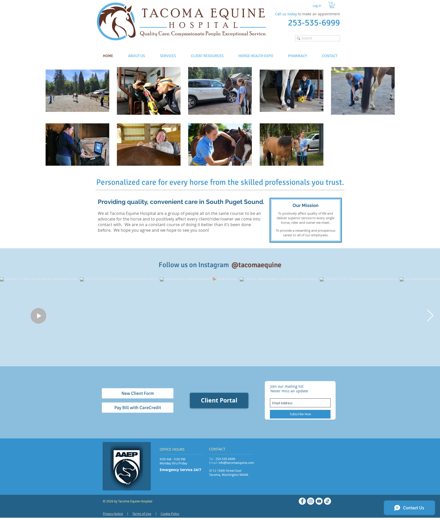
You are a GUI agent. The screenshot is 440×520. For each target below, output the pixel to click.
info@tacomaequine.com (236, 463)
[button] (332, 5)
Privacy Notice (113, 514)
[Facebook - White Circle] (302, 501)
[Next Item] (430, 315)
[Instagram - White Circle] (310, 501)
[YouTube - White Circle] (319, 501)
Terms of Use (141, 514)
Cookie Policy (170, 514)
